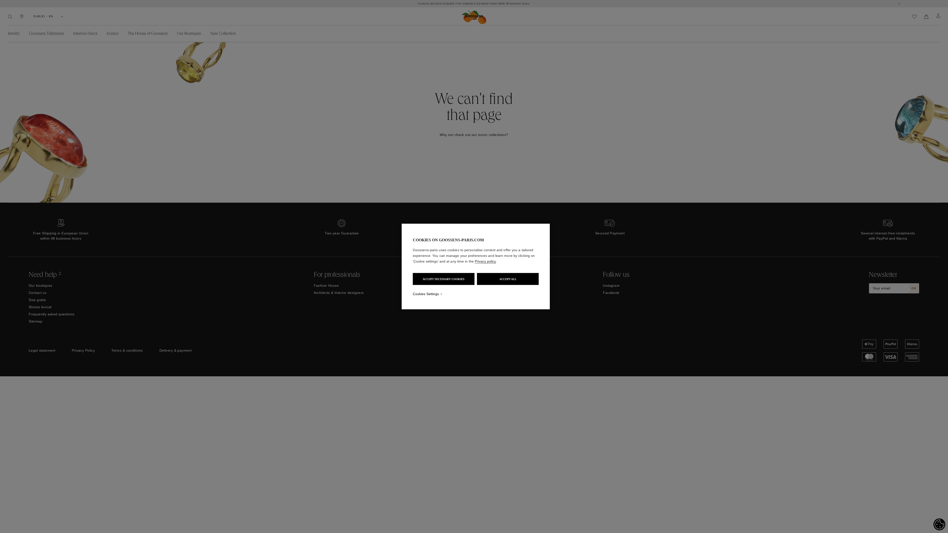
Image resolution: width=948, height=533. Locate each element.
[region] (476, 266)
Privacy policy (485, 261)
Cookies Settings (426, 294)
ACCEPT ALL (507, 279)
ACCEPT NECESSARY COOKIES (443, 279)
